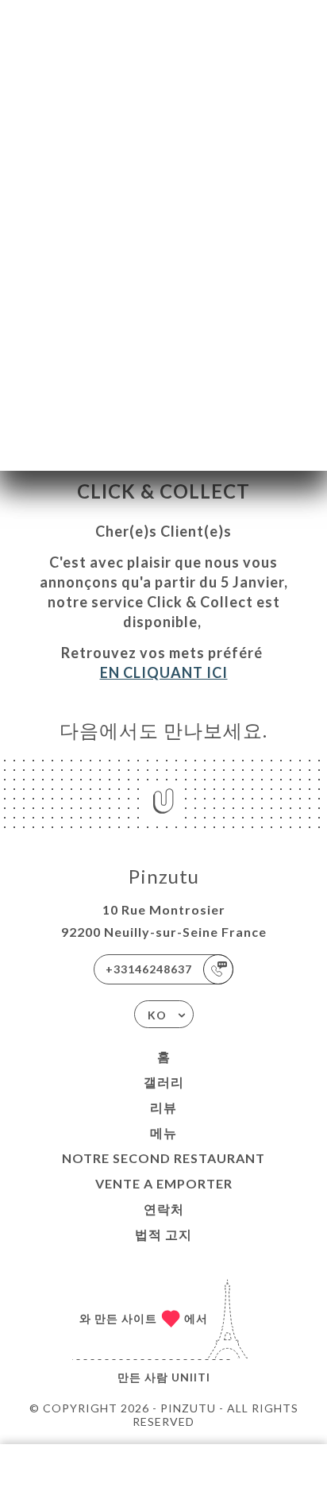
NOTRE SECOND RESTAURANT (163, 1157)
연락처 (164, 1208)
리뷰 (163, 1107)
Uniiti (190, 1377)
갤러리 (164, 1081)
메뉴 (163, 1132)
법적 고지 (163, 1234)
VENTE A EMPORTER (164, 1183)
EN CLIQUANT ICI (164, 672)
